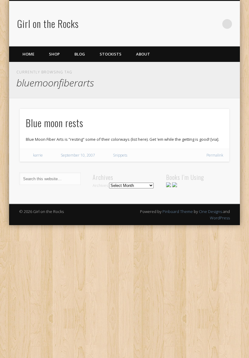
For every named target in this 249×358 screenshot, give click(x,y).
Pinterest (202, 24)
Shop (54, 54)
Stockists (110, 54)
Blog (79, 54)
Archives (100, 185)
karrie (38, 155)
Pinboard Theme (177, 211)
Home (28, 54)
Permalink (214, 155)
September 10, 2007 (78, 155)
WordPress (220, 218)
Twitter (190, 24)
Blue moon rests (54, 123)
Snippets (120, 155)
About (143, 54)
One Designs (210, 211)
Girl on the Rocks (48, 23)
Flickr (215, 24)
